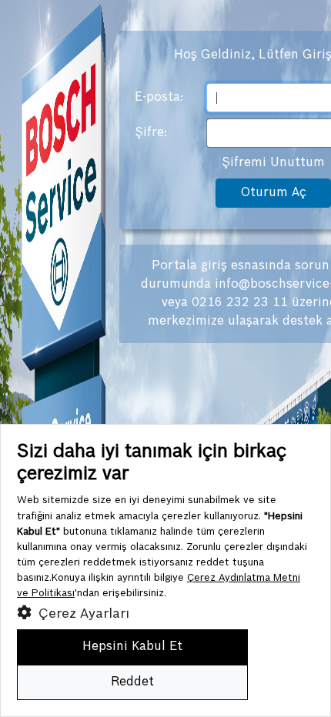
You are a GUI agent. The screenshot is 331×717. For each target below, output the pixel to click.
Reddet (132, 682)
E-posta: (159, 97)
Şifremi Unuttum (273, 162)
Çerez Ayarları (82, 614)
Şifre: (151, 132)
